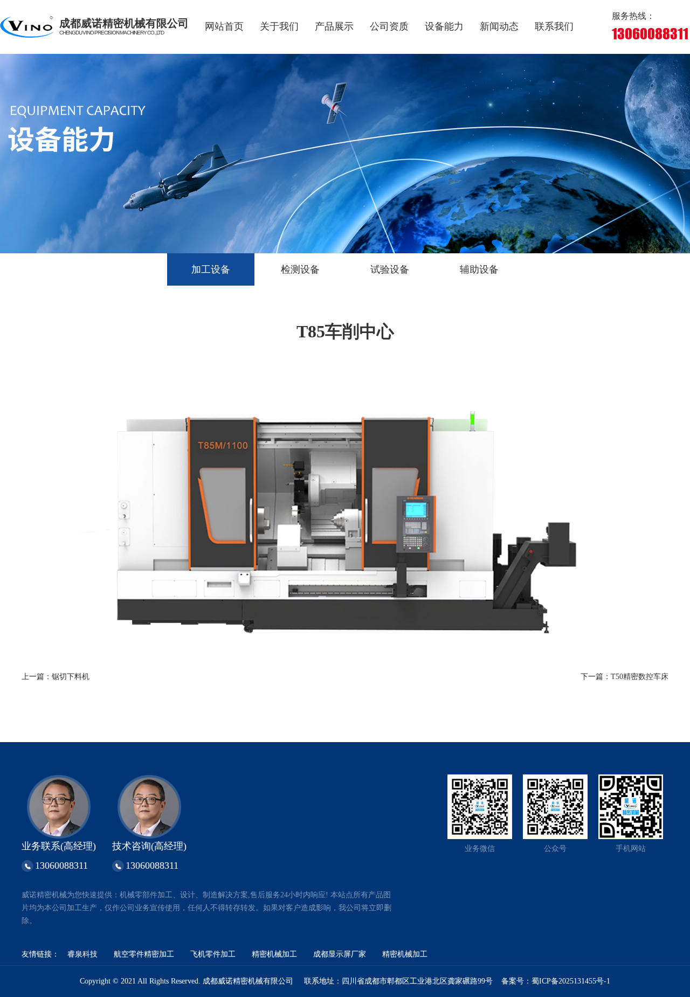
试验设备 (389, 269)
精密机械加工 (274, 954)
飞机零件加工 (213, 954)
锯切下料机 (70, 677)
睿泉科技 (82, 954)
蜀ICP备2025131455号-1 (571, 981)
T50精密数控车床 (639, 677)
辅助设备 (479, 269)
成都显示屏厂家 (339, 954)
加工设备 (210, 269)
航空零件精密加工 (144, 954)
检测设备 (300, 269)
